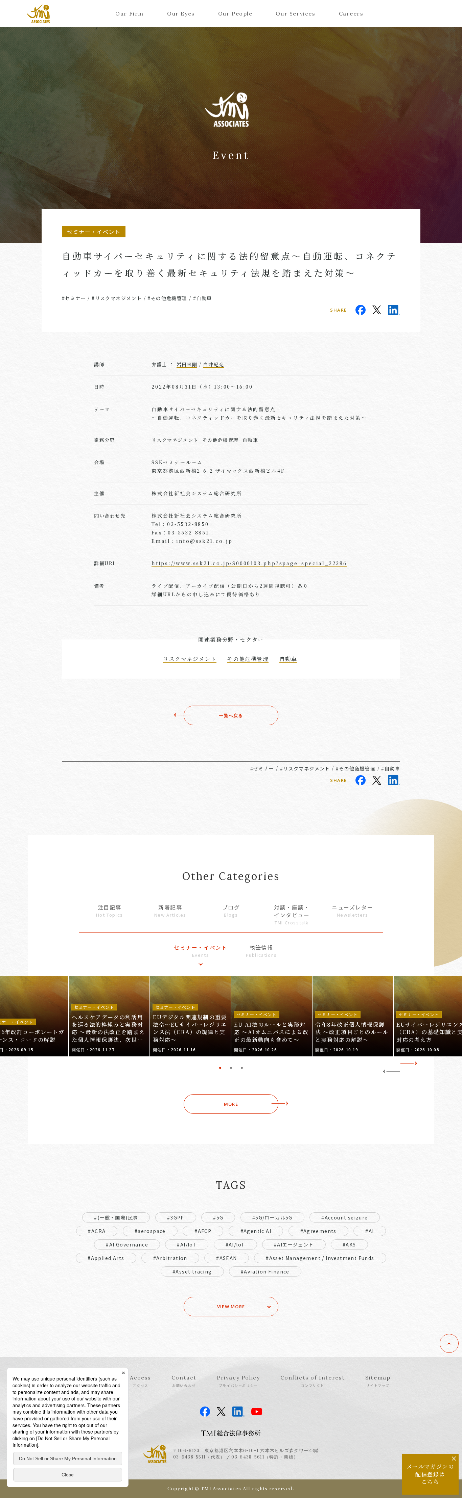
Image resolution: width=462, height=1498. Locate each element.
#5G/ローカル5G (272, 1217)
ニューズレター (352, 910)
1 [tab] (220, 1068)
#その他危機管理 (167, 298)
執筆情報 (261, 951)
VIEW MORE (231, 1307)
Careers (351, 13)
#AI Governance (127, 1244)
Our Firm (129, 13)
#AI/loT (235, 1244)
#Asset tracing (192, 1271)
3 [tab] (242, 1068)
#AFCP (202, 1231)
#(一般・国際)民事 (116, 1217)
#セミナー (74, 298)
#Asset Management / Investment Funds (320, 1258)
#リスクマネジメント (117, 298)
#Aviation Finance (265, 1271)
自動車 (250, 440)
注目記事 (109, 910)
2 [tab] (231, 1068)
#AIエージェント (294, 1244)
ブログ (231, 910)
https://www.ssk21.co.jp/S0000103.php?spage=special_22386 (249, 563)
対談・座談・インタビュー (292, 914)
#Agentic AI (255, 1231)
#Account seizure (344, 1217)
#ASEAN (226, 1258)
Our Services (295, 13)
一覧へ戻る (231, 715)
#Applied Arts (106, 1258)
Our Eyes (181, 13)
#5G (218, 1217)
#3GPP (175, 1217)
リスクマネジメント (175, 440)
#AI (369, 1231)
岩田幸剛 (187, 364)
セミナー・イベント (200, 951)
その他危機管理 (220, 440)
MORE (231, 1104)
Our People (235, 13)
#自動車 (202, 298)
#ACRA (97, 1231)
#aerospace (150, 1231)
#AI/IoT (187, 1244)
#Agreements (318, 1231)
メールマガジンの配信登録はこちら (430, 1474)
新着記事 (170, 910)
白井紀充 (213, 364)
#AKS (349, 1244)
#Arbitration (170, 1258)
